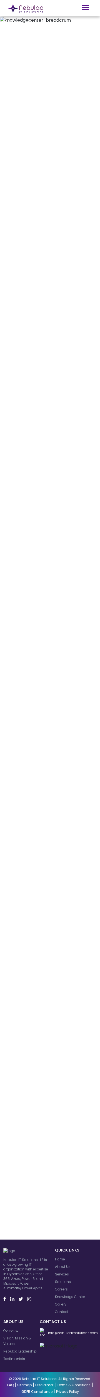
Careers (61, 1289)
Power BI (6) (20, 1151)
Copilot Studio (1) (24, 1081)
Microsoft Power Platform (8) (35, 1104)
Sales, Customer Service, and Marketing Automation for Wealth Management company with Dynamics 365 (47, 371)
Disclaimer (44, 1385)
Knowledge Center (70, 1296)
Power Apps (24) (24, 1203)
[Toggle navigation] (85, 7)
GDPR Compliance (36, 1391)
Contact (61, 1311)
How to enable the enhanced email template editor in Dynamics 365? (47, 646)
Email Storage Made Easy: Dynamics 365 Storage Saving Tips (48, 504)
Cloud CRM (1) (21, 1092)
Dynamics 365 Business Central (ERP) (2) (45, 1122)
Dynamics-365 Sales (30, 542)
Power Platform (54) (27, 1221)
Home (60, 1259)
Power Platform (25, 696)
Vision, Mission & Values (17, 1341)
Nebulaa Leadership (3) (30, 1157)
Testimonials (14, 1358)
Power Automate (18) (28, 1198)
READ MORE (22, 210)
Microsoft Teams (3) (27, 1133)
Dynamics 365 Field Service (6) (36, 1145)
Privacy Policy (67, 1391)
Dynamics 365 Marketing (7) (34, 1180)
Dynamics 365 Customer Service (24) (42, 1209)
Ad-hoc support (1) (26, 1087)
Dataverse (78, 536)
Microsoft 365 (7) (24, 1116)
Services (62, 1274)
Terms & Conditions (74, 1385)
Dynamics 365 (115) (26, 1238)
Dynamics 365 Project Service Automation (48, 671)
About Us (62, 1266)
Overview (10, 1330)
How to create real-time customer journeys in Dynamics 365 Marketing (42, 800)
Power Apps (67, 684)
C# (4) (15, 1192)
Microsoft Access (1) (27, 1075)
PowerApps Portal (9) (28, 1163)
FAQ (10, 1385)
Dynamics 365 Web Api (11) (33, 1227)
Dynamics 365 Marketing (48, 141)
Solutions (63, 1281)
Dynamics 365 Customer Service (40, 536)
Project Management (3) (31, 1128)
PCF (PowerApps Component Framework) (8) (47, 1171)
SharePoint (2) (22, 1186)
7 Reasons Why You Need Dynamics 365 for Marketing (46, 124)
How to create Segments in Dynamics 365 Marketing (45, 926)
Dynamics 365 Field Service (50, 523)
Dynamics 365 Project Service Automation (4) (50, 1139)
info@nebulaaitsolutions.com (72, 1333)
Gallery (60, 1304)
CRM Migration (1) (24, 1098)
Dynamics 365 (25, 265)
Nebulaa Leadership (20, 1351)
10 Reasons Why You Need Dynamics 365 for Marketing (46, 242)
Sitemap (24, 1385)
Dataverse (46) (23, 1215)
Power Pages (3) (24, 1110)
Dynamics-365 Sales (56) (32, 1233)
